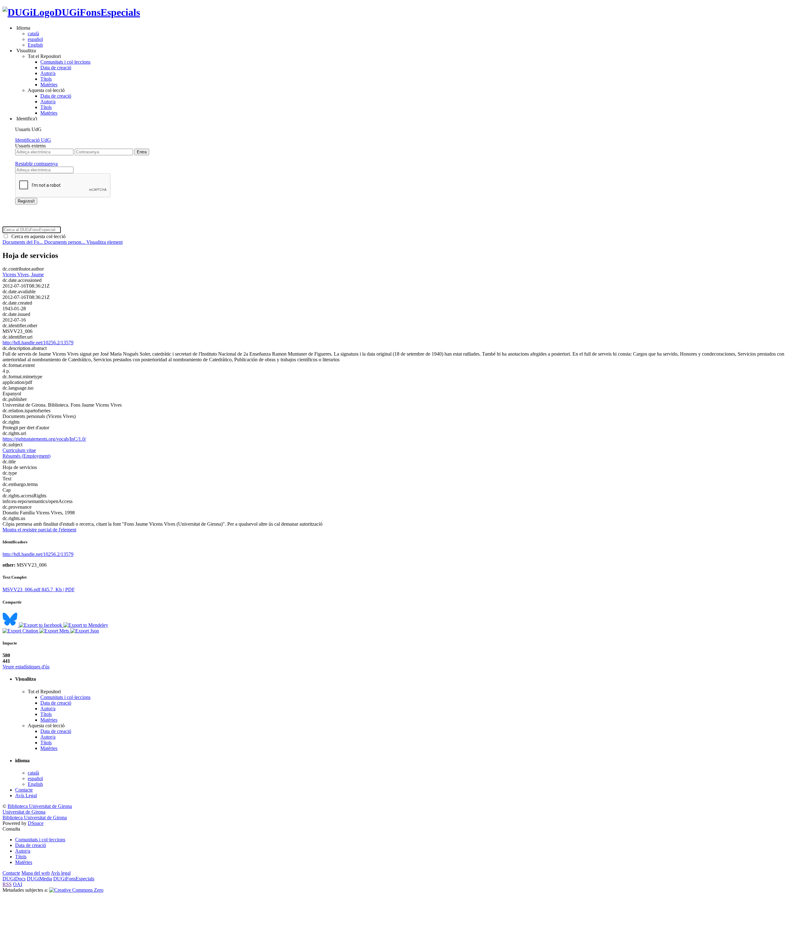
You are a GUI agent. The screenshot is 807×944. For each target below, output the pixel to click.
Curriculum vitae (19, 450)
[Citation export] (21, 630)
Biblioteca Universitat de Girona (40, 806)
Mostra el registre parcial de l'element (39, 529)
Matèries (48, 84)
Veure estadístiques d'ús (26, 666)
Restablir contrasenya (36, 163)
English (35, 45)
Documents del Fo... (23, 242)
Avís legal (61, 873)
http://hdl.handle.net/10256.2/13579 (38, 342)
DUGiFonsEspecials (97, 12)
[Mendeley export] (85, 625)
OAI (17, 884)
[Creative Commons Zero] (76, 890)
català (33, 33)
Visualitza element (104, 242)
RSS (7, 884)
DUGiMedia (39, 878)
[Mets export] (54, 630)
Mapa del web (35, 873)
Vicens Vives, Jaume (23, 274)
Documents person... (65, 242)
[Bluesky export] (11, 625)
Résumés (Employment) (26, 456)
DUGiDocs (14, 878)
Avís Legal (26, 795)
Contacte (24, 789)
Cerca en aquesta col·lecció (37, 236)
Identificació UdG (33, 140)
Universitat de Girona (24, 812)
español (35, 39)
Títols (46, 79)
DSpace (36, 823)
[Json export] (84, 630)
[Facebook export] (41, 625)
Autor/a (47, 73)
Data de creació (55, 67)
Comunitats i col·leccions (65, 62)
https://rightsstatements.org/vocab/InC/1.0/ (44, 439)
